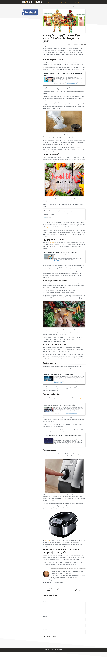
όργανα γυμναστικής (55, 400)
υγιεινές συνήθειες (72, 568)
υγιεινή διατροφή (79, 568)
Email (44, 623)
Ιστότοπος (45, 629)
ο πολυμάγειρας (81, 456)
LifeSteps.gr (32, 2)
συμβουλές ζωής (65, 568)
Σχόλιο (45, 601)
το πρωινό (51, 242)
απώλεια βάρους (47, 227)
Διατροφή (83, 566)
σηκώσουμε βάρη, (78, 399)
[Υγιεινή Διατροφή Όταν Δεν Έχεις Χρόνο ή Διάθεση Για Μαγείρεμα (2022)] (64, 21)
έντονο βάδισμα (61, 399)
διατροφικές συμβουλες (57, 568)
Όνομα (45, 616)
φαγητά (84, 568)
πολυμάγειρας (47, 540)
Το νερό (65, 368)
